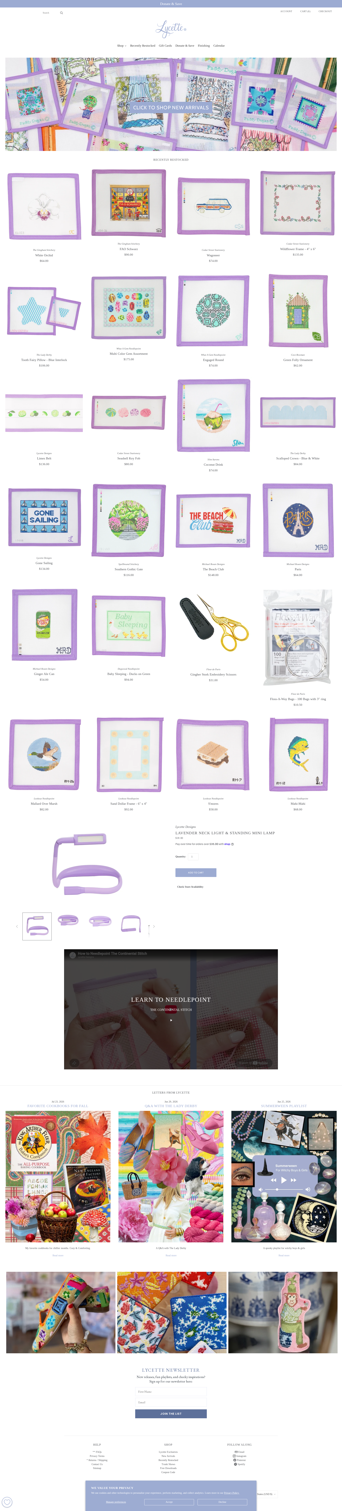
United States (261, 1494)
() (305, 11)
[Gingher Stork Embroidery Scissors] (213, 625)
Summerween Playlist (284, 1106)
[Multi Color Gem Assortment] (128, 308)
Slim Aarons (213, 459)
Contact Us (97, 1464)
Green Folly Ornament (298, 360)
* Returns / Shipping (97, 1460)
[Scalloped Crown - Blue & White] (298, 412)
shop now (61, 1315)
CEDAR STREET (283, 1309)
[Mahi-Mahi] (298, 755)
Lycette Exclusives (168, 1452)
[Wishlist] (7, 1502)
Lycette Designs (44, 453)
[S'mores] (213, 755)
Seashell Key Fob (128, 458)
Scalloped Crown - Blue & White (298, 458)
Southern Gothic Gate (129, 569)
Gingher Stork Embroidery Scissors (213, 674)
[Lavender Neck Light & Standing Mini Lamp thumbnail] (37, 926)
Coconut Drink (213, 464)
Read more (58, 1255)
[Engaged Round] (213, 311)
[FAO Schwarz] (128, 203)
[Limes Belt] (44, 412)
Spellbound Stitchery (128, 564)
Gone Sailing (44, 563)
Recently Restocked (168, 1460)
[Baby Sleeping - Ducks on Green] (128, 625)
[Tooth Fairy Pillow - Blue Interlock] (44, 311)
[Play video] (171, 1020)
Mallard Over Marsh (44, 803)
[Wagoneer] (213, 206)
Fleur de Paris (213, 669)
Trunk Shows (168, 1464)
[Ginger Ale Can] (44, 625)
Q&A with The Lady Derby (171, 1106)
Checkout (325, 11)
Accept (169, 1502)
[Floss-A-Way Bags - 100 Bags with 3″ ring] (298, 637)
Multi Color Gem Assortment (129, 353)
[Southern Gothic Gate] (128, 520)
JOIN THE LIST (171, 1414)
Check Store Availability (190, 887)
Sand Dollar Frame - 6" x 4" (128, 803)
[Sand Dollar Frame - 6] (128, 755)
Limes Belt (44, 458)
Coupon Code (168, 1472)
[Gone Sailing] (44, 517)
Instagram (241, 1456)
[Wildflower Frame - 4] (298, 203)
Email (241, 1452)
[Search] (61, 13)
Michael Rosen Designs (213, 564)
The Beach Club (213, 569)
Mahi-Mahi (298, 803)
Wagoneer (213, 255)
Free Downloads (168, 1468)
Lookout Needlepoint (44, 798)
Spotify (241, 1464)
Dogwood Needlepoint (129, 668)
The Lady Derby (44, 354)
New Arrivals (168, 1456)
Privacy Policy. (231, 1493)
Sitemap (97, 1468)
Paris (298, 569)
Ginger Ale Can (44, 674)
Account (286, 11)
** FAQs (97, 1452)
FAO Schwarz (129, 249)
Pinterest (241, 1460)
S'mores (213, 803)
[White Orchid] (44, 206)
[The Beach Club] (213, 520)
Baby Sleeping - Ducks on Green (128, 674)
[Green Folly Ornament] (298, 311)
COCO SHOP (171, 1309)
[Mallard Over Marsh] (44, 755)
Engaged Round (213, 360)
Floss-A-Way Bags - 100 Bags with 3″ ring (298, 699)
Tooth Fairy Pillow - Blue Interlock (44, 360)
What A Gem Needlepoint (128, 348)
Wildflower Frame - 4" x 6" (298, 249)
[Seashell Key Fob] (128, 413)
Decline (222, 1502)
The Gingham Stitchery (44, 250)
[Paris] (298, 520)
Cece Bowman (298, 354)
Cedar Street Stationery (213, 250)
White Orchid (44, 255)
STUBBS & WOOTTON (60, 1309)
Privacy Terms (97, 1456)
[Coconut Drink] (213, 415)
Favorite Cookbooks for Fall (57, 1106)
